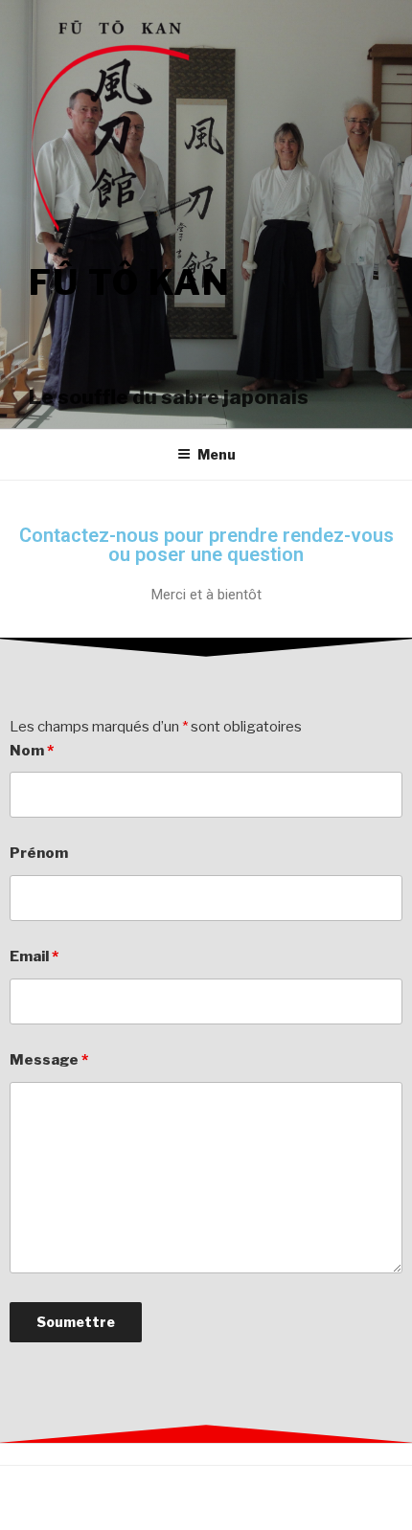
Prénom (39, 853)
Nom (32, 750)
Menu (216, 454)
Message (49, 1060)
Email (34, 956)
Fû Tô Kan (130, 282)
